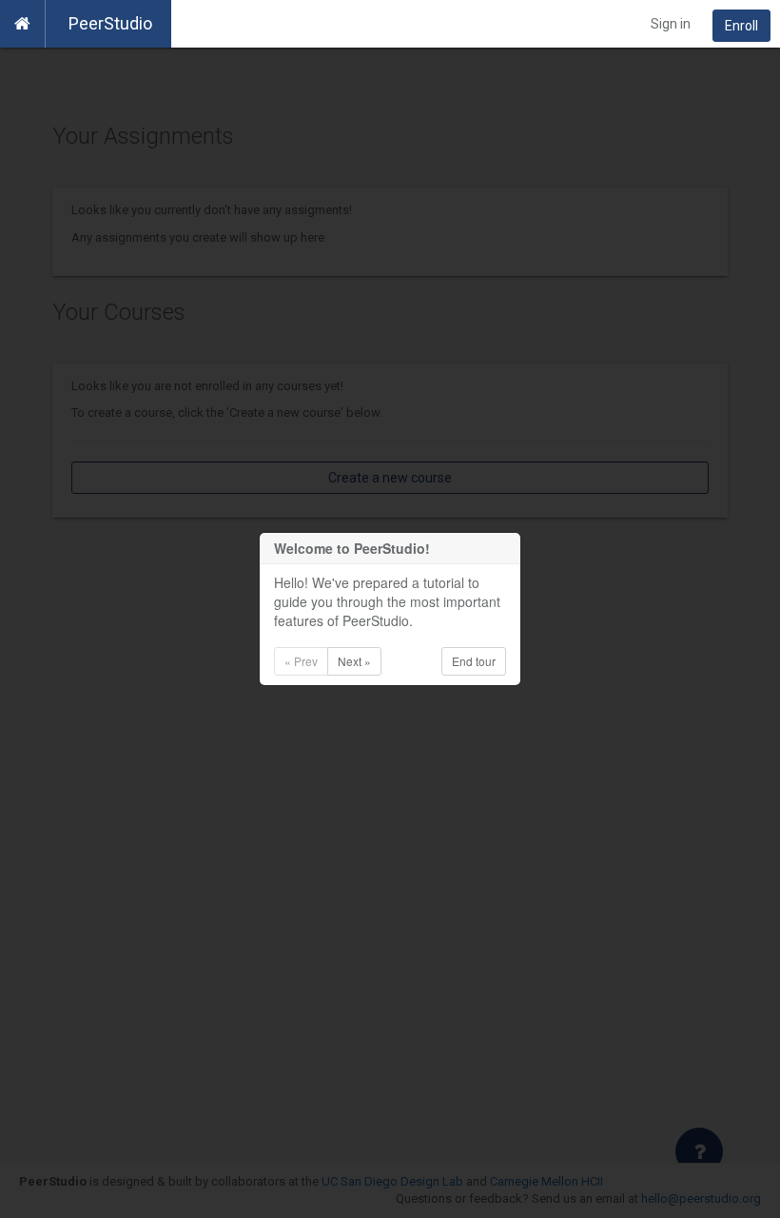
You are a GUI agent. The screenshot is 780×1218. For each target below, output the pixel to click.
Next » (354, 661)
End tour (474, 661)
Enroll (741, 25)
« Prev (301, 661)
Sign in (671, 23)
